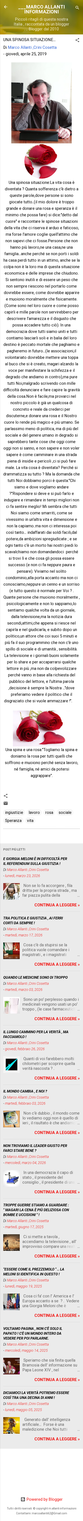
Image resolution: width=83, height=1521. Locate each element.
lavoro (34, 812)
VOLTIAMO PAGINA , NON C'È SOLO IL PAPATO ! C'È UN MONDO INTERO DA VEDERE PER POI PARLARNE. (32, 1333)
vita (30, 820)
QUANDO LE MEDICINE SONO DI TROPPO (35, 977)
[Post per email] (5, 804)
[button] (77, 41)
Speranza (13, 820)
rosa (49, 812)
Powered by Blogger (44, 1499)
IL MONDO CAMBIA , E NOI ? (25, 1091)
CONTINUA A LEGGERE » (57, 905)
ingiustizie (14, 812)
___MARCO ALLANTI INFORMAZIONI (41, 9)
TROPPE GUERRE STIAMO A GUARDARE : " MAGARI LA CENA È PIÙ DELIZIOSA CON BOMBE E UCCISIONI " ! (36, 1210)
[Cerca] (77, 8)
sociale (65, 812)
